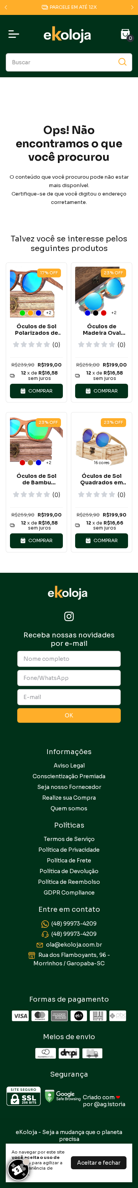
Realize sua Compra (69, 797)
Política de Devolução (69, 871)
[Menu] (15, 34)
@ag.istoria (109, 1104)
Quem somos (69, 808)
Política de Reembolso (69, 881)
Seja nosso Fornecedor (69, 787)
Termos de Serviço (69, 839)
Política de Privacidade (69, 849)
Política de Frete (69, 860)
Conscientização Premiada (69, 776)
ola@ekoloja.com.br (74, 944)
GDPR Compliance (69, 892)
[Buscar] (121, 62)
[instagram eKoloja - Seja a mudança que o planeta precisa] (69, 616)
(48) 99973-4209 (74, 923)
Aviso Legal (69, 765)
